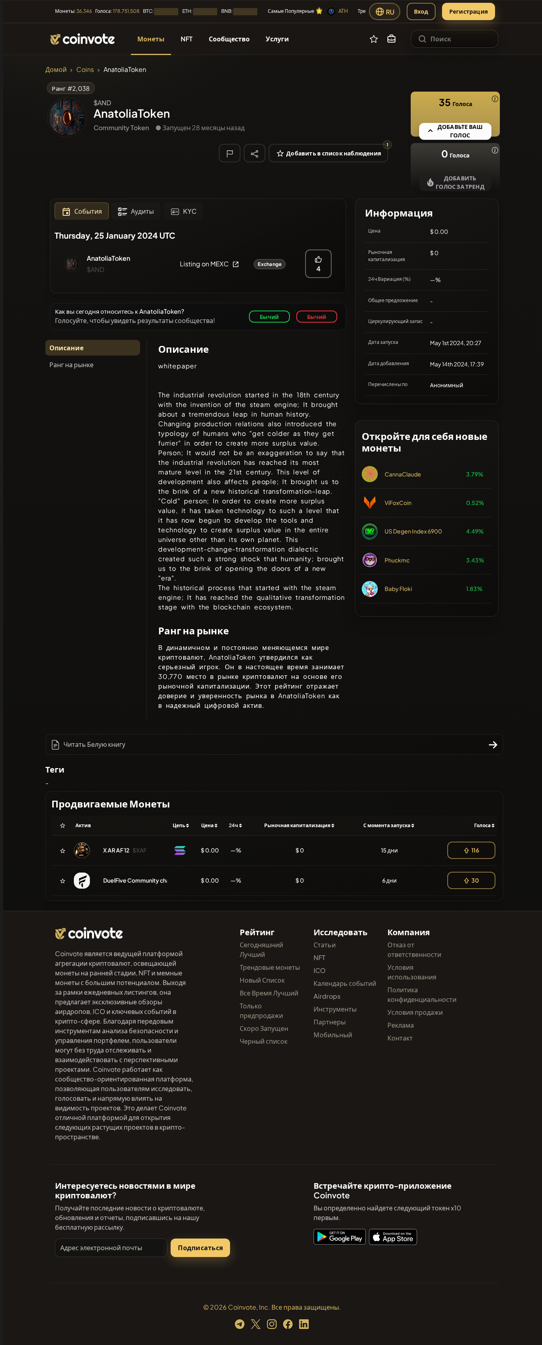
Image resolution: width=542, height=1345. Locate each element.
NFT (319, 957)
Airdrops (327, 996)
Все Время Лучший (269, 993)
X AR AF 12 (116, 850)
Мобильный (333, 1034)
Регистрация (468, 11)
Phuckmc (397, 560)
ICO (320, 970)
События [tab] (88, 211)
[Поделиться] (254, 152)
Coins (85, 69)
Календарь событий (345, 983)
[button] (391, 39)
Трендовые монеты (270, 967)
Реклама (400, 1025)
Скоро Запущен (264, 1028)
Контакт (400, 1038)
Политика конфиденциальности (421, 994)
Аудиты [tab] (142, 211)
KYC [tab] (189, 211)
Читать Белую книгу (94, 744)
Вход (421, 11)
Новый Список (262, 980)
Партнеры (330, 1022)
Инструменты (335, 1009)
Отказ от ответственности (414, 949)
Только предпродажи (261, 1011)
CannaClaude (403, 474)
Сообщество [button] (229, 39)
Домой (56, 69)
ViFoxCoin (398, 502)
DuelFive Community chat (137, 880)
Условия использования (411, 972)
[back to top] (525, 1327)
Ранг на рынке (71, 364)
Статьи (325, 944)
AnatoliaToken (108, 258)
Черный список (263, 1041)
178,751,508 (126, 11)
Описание (66, 347)
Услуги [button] (277, 39)
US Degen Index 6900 (413, 531)
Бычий (269, 316)
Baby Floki (398, 588)
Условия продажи (415, 1012)
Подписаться (200, 1247)
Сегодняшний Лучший (261, 949)
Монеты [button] (151, 39)
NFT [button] (187, 39)
